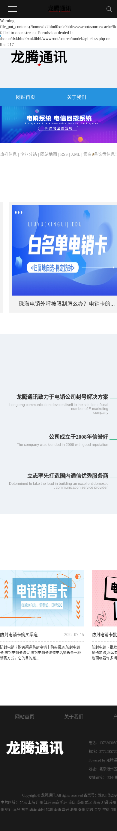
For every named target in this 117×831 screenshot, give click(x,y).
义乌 (16, 810)
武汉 (88, 802)
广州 (39, 802)
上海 (31, 802)
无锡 (104, 802)
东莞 (24, 810)
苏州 (112, 802)
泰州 (81, 810)
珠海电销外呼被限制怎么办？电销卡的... (62, 304)
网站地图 (48, 154)
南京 (55, 802)
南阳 (41, 810)
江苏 (47, 802)
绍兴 (89, 810)
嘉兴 (65, 810)
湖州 (73, 810)
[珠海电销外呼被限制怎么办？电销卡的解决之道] (61, 250)
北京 (23, 802)
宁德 (106, 810)
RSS (64, 154)
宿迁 (8, 810)
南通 (57, 810)
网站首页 (25, 97)
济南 (96, 802)
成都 (80, 802)
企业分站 (28, 154)
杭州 (64, 802)
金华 (97, 810)
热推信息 (8, 154)
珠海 (33, 810)
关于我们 (76, 97)
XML (75, 154)
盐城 (49, 810)
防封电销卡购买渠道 (19, 634)
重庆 (72, 802)
